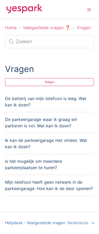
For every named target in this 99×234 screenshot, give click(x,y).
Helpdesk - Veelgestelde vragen (35, 222)
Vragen (84, 27)
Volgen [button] (50, 82)
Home (11, 27)
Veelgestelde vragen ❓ (46, 27)
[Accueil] (24, 12)
